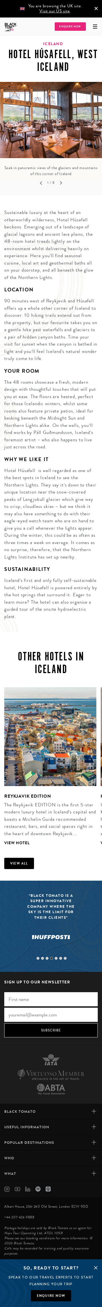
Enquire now (51, 1295)
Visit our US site (54, 11)
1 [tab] (38, 958)
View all (19, 863)
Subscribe (51, 1030)
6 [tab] (60, 958)
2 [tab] (42, 958)
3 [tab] (47, 958)
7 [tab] (65, 958)
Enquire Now (70, 27)
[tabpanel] (51, 129)
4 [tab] (51, 958)
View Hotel (17, 843)
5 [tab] (56, 958)
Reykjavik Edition (27, 796)
